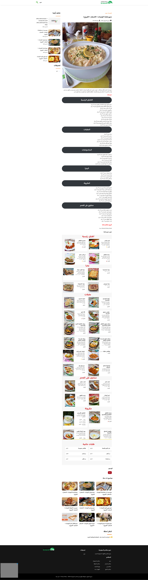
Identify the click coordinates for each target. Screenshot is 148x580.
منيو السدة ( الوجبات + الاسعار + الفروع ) (70, 493)
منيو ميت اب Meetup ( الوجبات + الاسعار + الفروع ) (104, 493)
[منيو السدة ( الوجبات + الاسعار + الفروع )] (54, 50)
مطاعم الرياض (108, 564)
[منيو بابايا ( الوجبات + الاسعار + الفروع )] (87, 55)
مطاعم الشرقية (97, 564)
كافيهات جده (97, 569)
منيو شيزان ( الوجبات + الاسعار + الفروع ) (87, 493)
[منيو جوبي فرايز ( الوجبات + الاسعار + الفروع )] (54, 59)
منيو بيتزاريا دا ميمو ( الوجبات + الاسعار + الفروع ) (104, 525)
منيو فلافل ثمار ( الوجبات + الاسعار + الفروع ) (71, 525)
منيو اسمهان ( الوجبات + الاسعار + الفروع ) (87, 525)
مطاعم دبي (109, 567)
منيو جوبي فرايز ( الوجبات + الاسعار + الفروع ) (105, 509)
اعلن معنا (58, 577)
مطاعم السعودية (96, 561)
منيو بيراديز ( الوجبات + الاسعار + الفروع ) (87, 509)
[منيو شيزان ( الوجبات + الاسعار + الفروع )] (54, 42)
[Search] (36, 2)
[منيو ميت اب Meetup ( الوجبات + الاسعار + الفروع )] (54, 32)
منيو (41, 2)
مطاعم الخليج (108, 569)
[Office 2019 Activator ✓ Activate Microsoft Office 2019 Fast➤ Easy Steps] (54, 21)
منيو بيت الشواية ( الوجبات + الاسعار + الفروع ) (71, 509)
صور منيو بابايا (108, 232)
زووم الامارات (97, 567)
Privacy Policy (64, 577)
